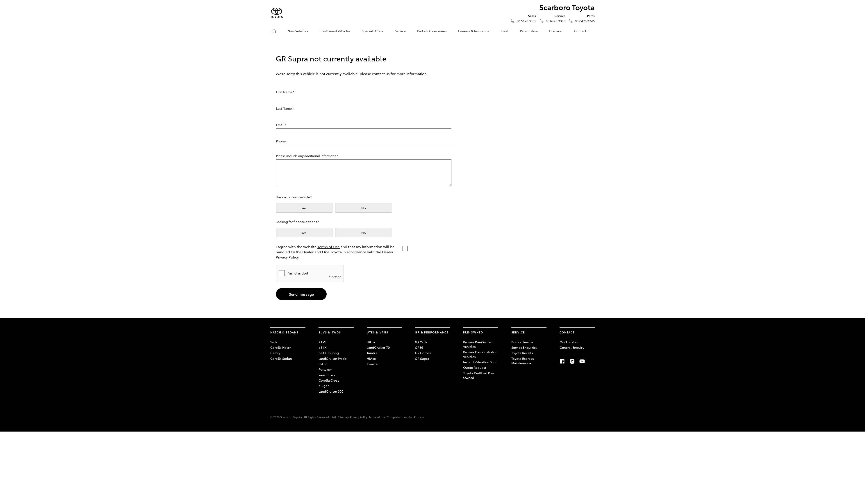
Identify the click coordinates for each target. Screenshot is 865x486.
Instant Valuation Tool (479, 362)
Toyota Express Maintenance (522, 360)
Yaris (274, 342)
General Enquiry (572, 347)
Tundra (372, 353)
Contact (580, 31)
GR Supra (422, 358)
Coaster (373, 364)
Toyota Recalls (522, 353)
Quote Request (474, 367)
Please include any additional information (307, 155)
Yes (304, 208)
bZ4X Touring (329, 353)
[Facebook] (562, 361)
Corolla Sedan (281, 358)
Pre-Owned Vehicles (334, 31)
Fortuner (325, 369)
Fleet (504, 31)
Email (281, 124)
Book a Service (522, 342)
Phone (282, 141)
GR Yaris (421, 342)
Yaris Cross (327, 375)
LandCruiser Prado (333, 358)
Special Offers (372, 31)
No (363, 208)
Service (400, 31)
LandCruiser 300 (331, 391)
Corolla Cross (329, 380)
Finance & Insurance (473, 31)
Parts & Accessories (432, 31)
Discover (555, 31)
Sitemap (343, 417)
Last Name (285, 108)
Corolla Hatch (280, 347)
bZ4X (323, 347)
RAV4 (323, 342)
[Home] (273, 31)
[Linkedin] (592, 361)
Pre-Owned (473, 332)
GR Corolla (423, 353)
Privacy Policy (287, 256)
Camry (275, 353)
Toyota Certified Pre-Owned (478, 375)
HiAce (371, 358)
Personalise (529, 31)
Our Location (570, 342)
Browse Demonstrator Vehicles (480, 354)
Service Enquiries (524, 347)
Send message (301, 294)
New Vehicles (298, 31)
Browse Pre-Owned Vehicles (477, 344)
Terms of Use (328, 246)
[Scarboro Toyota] (276, 13)
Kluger (324, 385)
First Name (285, 92)
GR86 (419, 347)
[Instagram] (572, 361)
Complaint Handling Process (405, 417)
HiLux (371, 342)
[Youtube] (582, 361)
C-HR (323, 364)
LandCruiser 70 (378, 347)
